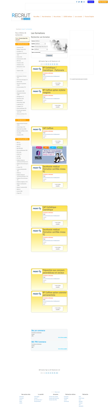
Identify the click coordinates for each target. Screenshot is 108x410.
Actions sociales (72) (21, 87)
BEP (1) (18, 142)
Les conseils (78, 17)
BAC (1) (18, 146)
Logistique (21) (20, 104)
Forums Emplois (89, 17)
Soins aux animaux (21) (22, 114)
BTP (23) (19, 60)
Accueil (23, 29)
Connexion (91, 2)
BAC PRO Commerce (39, 342)
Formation (21, 398)
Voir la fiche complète (62, 337)
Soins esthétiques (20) (21, 108)
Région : (33, 46)
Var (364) (19, 133)
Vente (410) (19, 57)
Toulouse (80, 403)
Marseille (80, 401)
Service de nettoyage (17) (22, 79)
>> (57, 64)
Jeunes (20, 403)
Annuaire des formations (54, 398)
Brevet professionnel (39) (22, 150)
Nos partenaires (37, 401)
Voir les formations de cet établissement (51, 76)
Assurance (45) (20, 47)
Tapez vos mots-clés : (36, 52)
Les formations (29, 29)
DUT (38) (19, 158)
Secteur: (33, 41)
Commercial (66, 401)
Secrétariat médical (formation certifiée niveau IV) (54, 169)
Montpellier (81, 406)
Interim (20, 399)
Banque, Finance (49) (21, 49)
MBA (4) (18, 189)
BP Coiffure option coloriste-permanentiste (55, 293)
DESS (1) (19, 172)
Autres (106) (19, 191)
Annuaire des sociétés (53, 396)
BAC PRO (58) (20, 148)
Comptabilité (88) (20, 91)
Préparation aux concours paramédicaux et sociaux (53, 271)
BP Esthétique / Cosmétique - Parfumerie (53, 69)
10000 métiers (67, 17)
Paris (80, 396)
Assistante (66, 396)
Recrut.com (57, 392)
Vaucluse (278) (20, 135)
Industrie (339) (20, 70)
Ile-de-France (81, 398)
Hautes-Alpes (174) (21, 127)
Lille (79, 404)
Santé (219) (19, 81)
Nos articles (57, 17)
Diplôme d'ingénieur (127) (22, 181)
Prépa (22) (19, 193)
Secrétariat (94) (20, 98)
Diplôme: (33, 43)
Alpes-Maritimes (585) (21, 129)
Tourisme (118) (20, 62)
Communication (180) (21, 59)
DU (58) (18, 156)
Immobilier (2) (20, 51)
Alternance (21, 396)
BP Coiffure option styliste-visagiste (54, 91)
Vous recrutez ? (103, 2)
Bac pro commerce (38, 330)
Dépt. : (33, 49)
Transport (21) (20, 106)
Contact (35, 398)
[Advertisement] (49, 119)
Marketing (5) (20, 100)
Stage (20, 401)
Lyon (80, 399)
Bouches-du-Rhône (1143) (22, 131)
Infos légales (36, 396)
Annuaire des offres (53, 399)
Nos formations (46, 17)
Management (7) (20, 96)
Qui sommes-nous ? (38, 399)
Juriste (65, 399)
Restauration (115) (21, 66)
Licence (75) (19, 167)
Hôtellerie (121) (20, 64)
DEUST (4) (19, 154)
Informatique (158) (21, 102)
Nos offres (36, 17)
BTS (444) (19, 152)
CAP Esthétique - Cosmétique (50, 208)
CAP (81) (19, 144)
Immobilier (66, 398)
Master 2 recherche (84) (22, 187)
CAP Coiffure (48, 128)
